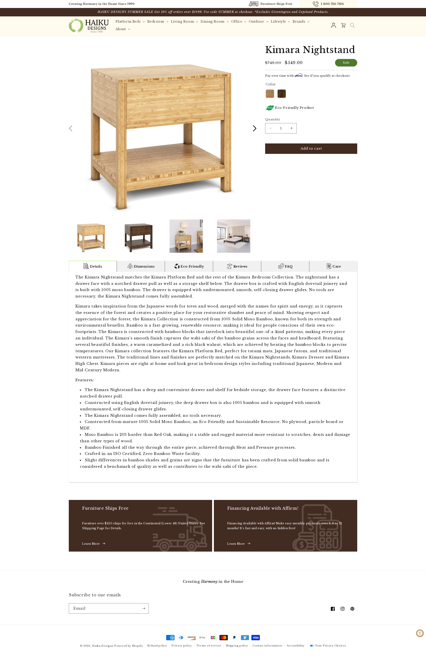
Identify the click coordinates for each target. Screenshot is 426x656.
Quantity (272, 119)
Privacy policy (182, 645)
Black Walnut (281, 93)
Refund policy (157, 645)
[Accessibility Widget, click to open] (420, 633)
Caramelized (270, 93)
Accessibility (296, 645)
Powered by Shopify (128, 645)
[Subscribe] (143, 608)
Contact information (267, 645)
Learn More (91, 543)
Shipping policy (237, 645)
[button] (352, 25)
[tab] (93, 266)
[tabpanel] (213, 377)
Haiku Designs (102, 645)
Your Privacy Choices (330, 645)
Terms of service (208, 645)
